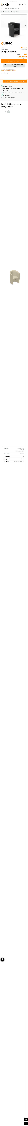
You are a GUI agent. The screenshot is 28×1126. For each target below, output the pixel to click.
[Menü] (2, 8)
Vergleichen (4, 73)
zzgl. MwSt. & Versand (23, 58)
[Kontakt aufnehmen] (19, 4)
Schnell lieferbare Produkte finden (8, 70)
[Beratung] (26, 1119)
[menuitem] (2, 8)
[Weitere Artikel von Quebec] (6, 43)
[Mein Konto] (22, 4)
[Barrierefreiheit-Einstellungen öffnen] (2, 959)
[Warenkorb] (25, 4)
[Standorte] (26, 1123)
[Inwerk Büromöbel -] (3, 11)
